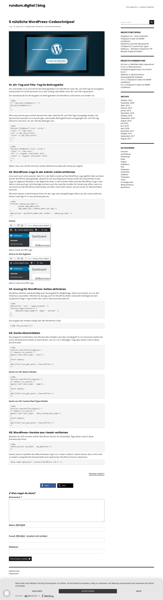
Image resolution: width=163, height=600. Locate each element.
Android (124, 151)
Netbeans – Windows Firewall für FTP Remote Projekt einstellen (136, 50)
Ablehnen (37, 591)
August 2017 (126, 138)
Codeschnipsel (30, 26)
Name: (17, 525)
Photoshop (125, 156)
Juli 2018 (124, 123)
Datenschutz (14, 571)
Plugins (124, 162)
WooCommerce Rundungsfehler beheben (132, 75)
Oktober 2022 (126, 100)
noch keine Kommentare (52, 26)
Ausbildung (126, 154)
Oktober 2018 (126, 115)
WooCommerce (127, 184)
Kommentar (15, 497)
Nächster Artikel (96, 473)
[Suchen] (151, 22)
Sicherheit (125, 172)
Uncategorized (127, 182)
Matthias (124, 74)
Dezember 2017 (127, 131)
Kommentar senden (19, 558)
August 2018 (126, 121)
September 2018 (128, 118)
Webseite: (13, 547)
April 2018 (125, 128)
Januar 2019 (126, 110)
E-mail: (28, 536)
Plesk (123, 159)
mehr (138, 591)
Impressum (14, 573)
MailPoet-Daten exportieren (142, 64)
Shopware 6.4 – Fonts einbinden (134, 36)
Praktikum (125, 164)
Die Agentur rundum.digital (140, 7)
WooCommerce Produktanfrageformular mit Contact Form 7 (136, 69)
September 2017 (128, 136)
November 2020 (127, 103)
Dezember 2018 (127, 113)
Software (124, 174)
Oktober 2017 (126, 133)
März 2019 (125, 105)
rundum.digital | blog (27, 5)
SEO (122, 167)
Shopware (125, 169)
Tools (123, 179)
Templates (125, 177)
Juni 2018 (125, 126)
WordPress (39, 26)
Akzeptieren (88, 591)
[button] (48, 485)
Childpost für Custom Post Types (134, 46)
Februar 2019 (126, 108)
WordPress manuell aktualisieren (135, 44)
